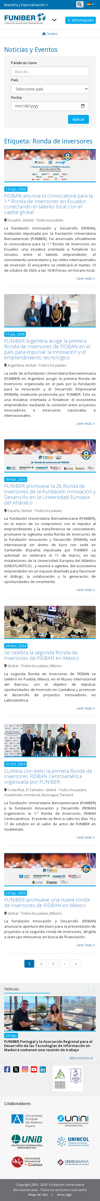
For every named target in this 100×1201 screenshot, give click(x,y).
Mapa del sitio (38, 1194)
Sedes (52, 33)
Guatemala (13, 795)
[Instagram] (25, 1070)
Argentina (16, 365)
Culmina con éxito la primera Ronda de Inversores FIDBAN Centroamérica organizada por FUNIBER (48, 776)
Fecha (16, 97)
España (13, 510)
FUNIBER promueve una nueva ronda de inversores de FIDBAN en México (46, 902)
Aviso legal (64, 1194)
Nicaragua (50, 795)
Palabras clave (24, 62)
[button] (90, 4)
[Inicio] (25, 16)
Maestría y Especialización (25, 4)
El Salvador (35, 790)
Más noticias (80, 1058)
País (14, 79)
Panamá (66, 795)
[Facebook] (7, 1070)
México (56, 665)
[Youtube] (34, 1070)
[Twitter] (16, 1070)
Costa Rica (16, 790)
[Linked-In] (43, 1070)
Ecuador (14, 220)
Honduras (32, 795)
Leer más (84, 278)
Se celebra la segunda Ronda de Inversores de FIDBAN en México (41, 655)
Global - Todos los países (43, 220)
